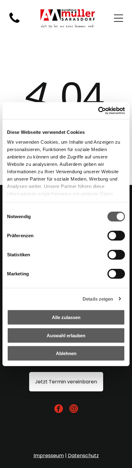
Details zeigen (98, 298)
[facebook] (58, 409)
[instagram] (73, 409)
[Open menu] (118, 18)
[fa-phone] (14, 22)
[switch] (116, 236)
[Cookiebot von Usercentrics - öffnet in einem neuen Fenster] (98, 110)
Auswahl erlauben (66, 335)
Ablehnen (66, 353)
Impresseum (48, 455)
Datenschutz (83, 455)
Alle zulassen (66, 317)
